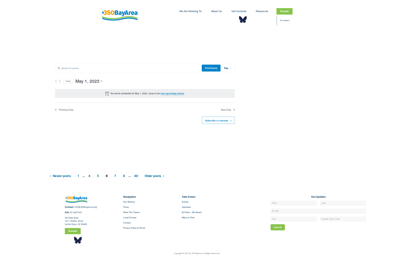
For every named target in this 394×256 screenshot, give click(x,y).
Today (68, 81)
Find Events (211, 68)
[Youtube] (270, 19)
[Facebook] (233, 19)
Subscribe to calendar (216, 120)
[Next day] (60, 81)
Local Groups (129, 217)
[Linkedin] (261, 19)
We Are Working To (190, 11)
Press (126, 207)
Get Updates (284, 20)
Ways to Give (188, 217)
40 (136, 176)
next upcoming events (172, 93)
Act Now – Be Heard (191, 212)
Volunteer (186, 207)
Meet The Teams (131, 212)
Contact (127, 222)
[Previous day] (56, 81)
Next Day (226, 109)
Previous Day (66, 109)
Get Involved (238, 11)
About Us (216, 11)
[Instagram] (252, 19)
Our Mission (129, 202)
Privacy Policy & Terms (134, 228)
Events (185, 202)
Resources (262, 11)
